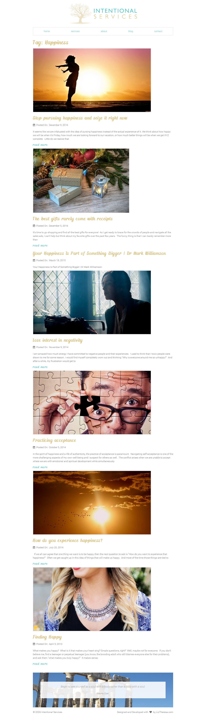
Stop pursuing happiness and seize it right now (80, 117)
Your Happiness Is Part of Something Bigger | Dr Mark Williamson (99, 253)
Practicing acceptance (54, 440)
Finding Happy (47, 636)
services (75, 31)
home (47, 31)
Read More (40, 144)
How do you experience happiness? (68, 540)
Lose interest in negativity (58, 340)
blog (130, 31)
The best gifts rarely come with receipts (73, 218)
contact (158, 31)
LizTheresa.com (164, 712)
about (104, 31)
